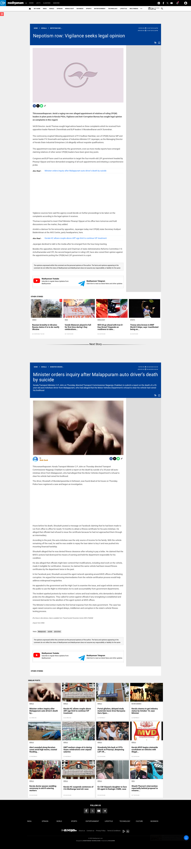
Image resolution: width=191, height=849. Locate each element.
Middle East (69, 8)
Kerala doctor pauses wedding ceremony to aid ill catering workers (42, 788)
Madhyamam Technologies (91, 840)
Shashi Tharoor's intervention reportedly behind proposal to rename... (145, 788)
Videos (34, 320)
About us (82, 831)
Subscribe (56, 3)
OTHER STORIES (37, 297)
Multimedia (134, 8)
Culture (139, 821)
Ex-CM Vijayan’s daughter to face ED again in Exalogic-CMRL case (112, 788)
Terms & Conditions (113, 831)
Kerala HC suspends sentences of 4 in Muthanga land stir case (78, 788)
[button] (3, 3)
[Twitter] (38, 106)
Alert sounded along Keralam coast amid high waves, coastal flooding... (43, 749)
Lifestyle (123, 8)
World (51, 8)
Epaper (31, 3)
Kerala (31, 703)
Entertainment (99, 8)
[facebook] (34, 106)
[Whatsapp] (41, 106)
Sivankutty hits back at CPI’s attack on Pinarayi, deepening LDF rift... (110, 749)
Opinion (59, 8)
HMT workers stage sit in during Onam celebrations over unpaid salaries (77, 749)
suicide (50, 631)
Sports (88, 8)
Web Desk (44, 460)
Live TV (38, 3)
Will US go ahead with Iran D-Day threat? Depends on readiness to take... (110, 327)
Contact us (90, 831)
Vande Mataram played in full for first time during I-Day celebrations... (78, 327)
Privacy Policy (100, 831)
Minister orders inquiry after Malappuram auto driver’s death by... (43, 710)
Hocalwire (111, 840)
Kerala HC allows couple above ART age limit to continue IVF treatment (76, 238)
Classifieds (46, 3)
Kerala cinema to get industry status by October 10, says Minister (145, 710)
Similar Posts (34, 680)
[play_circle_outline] (46, 308)
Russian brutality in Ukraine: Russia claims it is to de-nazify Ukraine (45, 327)
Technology (112, 8)
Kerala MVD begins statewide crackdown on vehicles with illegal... (145, 749)
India (45, 8)
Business (80, 8)
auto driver (57, 631)
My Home (37, 8)
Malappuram (42, 631)
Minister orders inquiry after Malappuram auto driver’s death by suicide (75, 171)
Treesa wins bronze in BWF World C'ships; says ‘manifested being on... (144, 327)
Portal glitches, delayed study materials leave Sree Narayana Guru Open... (111, 710)
